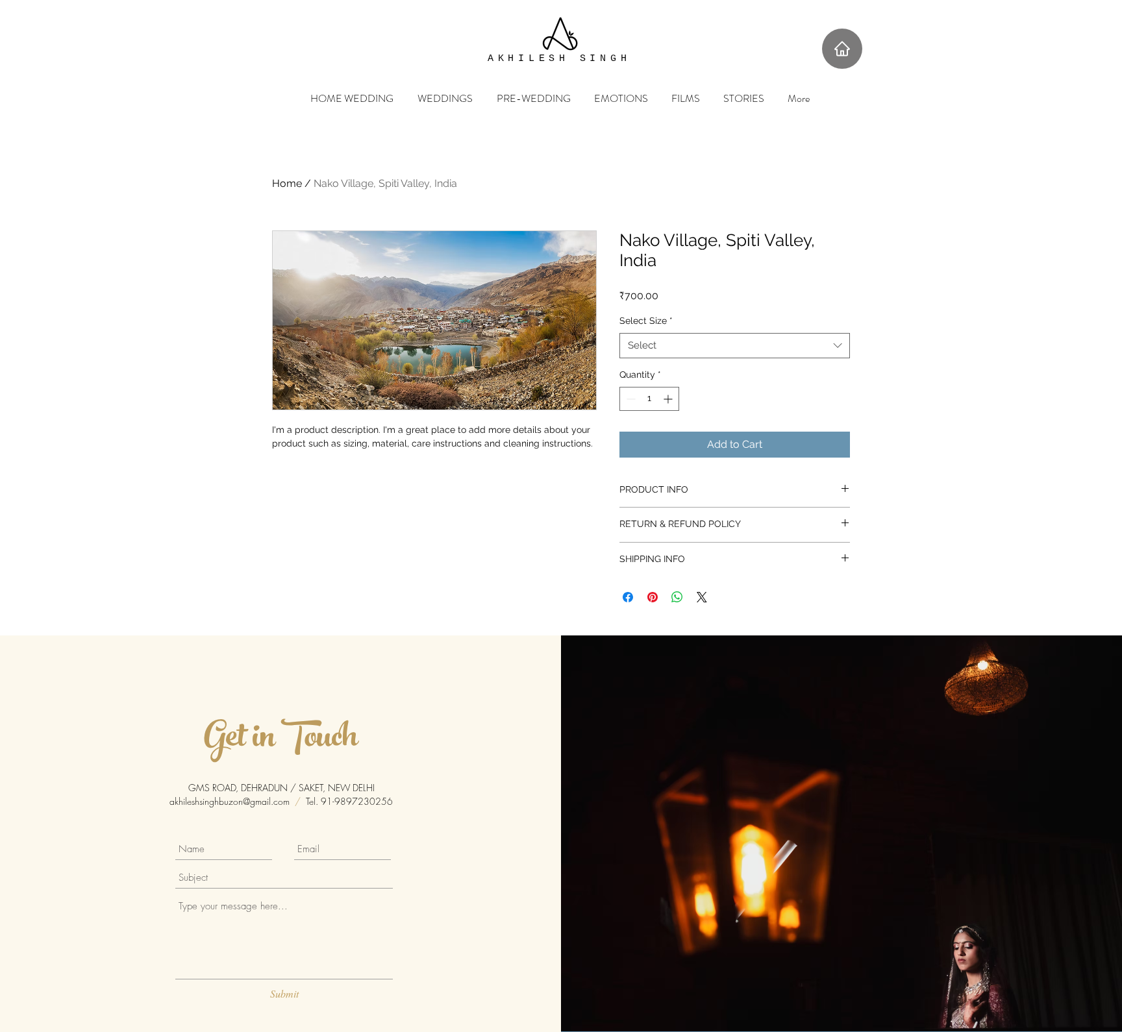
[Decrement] (629, 398)
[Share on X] (702, 597)
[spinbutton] (649, 398)
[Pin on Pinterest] (652, 597)
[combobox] (734, 345)
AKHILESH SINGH (559, 58)
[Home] (842, 49)
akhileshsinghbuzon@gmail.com (229, 801)
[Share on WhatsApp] (677, 597)
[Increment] (669, 398)
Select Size (646, 320)
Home (287, 183)
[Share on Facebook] (628, 597)
